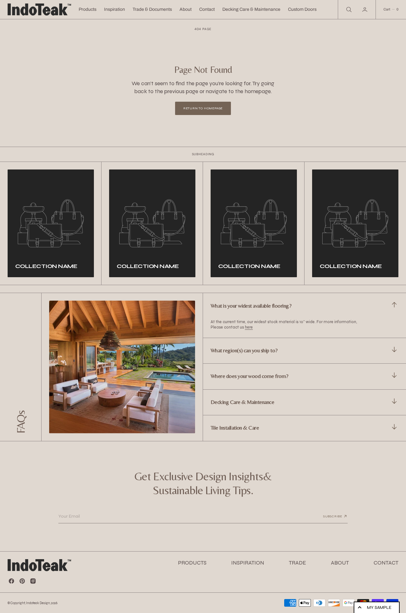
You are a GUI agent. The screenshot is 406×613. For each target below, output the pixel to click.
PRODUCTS (192, 562)
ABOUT (340, 562)
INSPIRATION (247, 562)
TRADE (297, 562)
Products (87, 9)
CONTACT (386, 562)
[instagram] (33, 581)
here (249, 327)
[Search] (348, 9)
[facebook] (11, 581)
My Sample (379, 607)
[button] (365, 9)
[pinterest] (22, 581)
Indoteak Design (38, 603)
